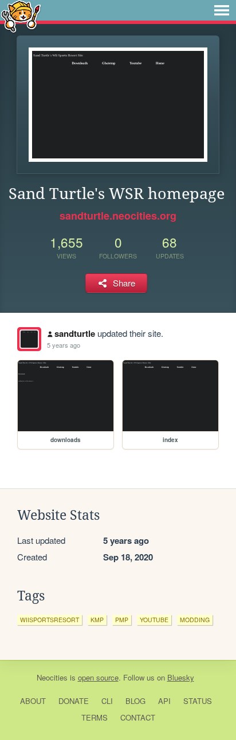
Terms (94, 717)
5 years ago (63, 344)
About (33, 700)
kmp (97, 619)
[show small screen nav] (221, 10)
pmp (121, 619)
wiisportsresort (49, 619)
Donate (73, 700)
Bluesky (180, 677)
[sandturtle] (29, 339)
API (164, 700)
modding (195, 619)
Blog (135, 700)
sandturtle (74, 333)
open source (98, 677)
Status (197, 700)
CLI (107, 700)
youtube (154, 619)
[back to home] (21, 16)
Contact (137, 717)
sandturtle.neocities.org (118, 215)
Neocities (52, 677)
